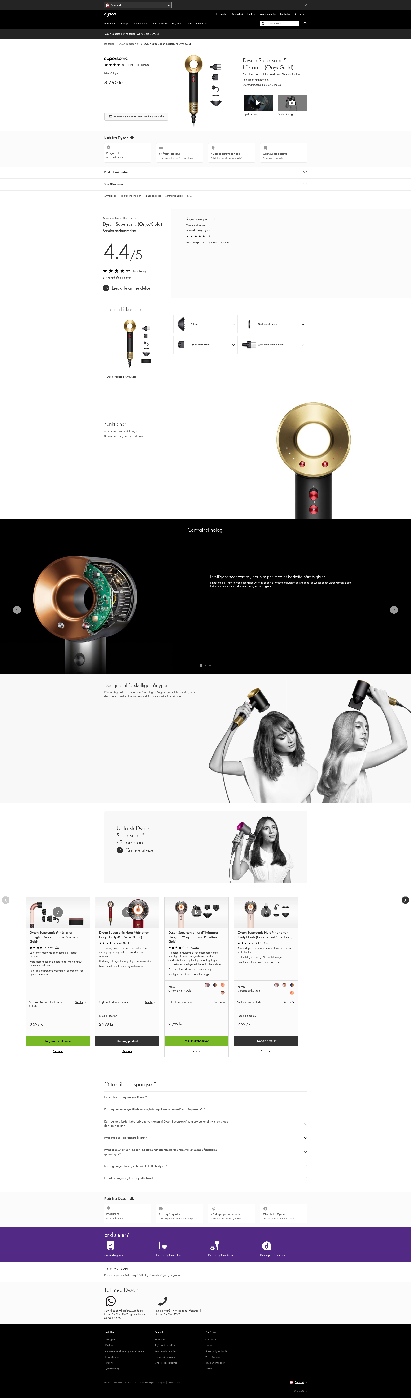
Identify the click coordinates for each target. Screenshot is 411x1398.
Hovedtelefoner (159, 23)
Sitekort (209, 1368)
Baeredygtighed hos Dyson (218, 1351)
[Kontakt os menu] (208, 23)
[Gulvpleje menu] (116, 23)
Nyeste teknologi (112, 1368)
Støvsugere (109, 1339)
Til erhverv (251, 14)
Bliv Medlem (222, 14)
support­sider (119, 1275)
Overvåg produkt (127, 1041)
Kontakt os (285, 14)
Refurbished (237, 14)
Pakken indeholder (131, 195)
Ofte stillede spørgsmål (166, 1363)
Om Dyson (211, 1339)
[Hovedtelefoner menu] (169, 23)
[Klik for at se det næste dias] (394, 610)
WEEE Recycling (213, 1357)
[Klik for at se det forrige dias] (17, 610)
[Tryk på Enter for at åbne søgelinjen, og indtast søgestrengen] (279, 23)
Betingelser (161, 1382)
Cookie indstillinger (146, 1382)
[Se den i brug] (292, 103)
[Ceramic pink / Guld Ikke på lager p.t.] (276, 985)
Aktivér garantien (268, 14)
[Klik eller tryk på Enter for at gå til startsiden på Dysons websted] (110, 14)
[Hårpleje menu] (129, 23)
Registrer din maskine (165, 1345)
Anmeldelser (110, 195)
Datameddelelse (174, 1382)
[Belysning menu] (183, 23)
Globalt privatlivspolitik (113, 1382)
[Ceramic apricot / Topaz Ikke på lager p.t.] (222, 985)
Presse (209, 1345)
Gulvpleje (109, 23)
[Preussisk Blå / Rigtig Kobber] (215, 985)
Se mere (58, 1051)
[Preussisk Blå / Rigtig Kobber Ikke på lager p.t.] (292, 985)
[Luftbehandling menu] (149, 23)
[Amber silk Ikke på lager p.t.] (284, 985)
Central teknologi (174, 195)
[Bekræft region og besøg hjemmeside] (305, 5)
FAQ (189, 195)
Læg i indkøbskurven (58, 1041)
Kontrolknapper (152, 195)
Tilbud (188, 23)
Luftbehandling (140, 23)
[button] (205, 324)
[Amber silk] (222, 992)
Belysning (177, 23)
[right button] (405, 900)
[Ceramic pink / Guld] (207, 985)
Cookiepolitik (130, 1382)
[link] (127, 288)
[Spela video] (258, 103)
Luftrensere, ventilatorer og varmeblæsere (124, 1351)
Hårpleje (123, 23)
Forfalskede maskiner (165, 1357)
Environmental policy (215, 1363)
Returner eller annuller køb (167, 1351)
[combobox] (138, 5)
